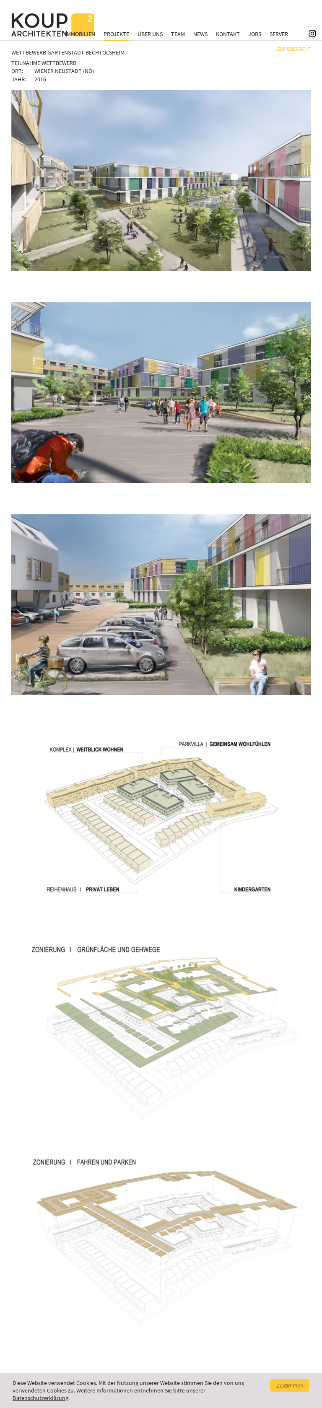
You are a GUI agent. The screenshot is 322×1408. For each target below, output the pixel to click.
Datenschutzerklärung (40, 1398)
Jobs (254, 34)
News (200, 34)
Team (178, 34)
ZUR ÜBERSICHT (294, 49)
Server (279, 34)
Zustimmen (289, 1385)
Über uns (150, 34)
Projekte (116, 34)
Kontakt (228, 34)
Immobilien (80, 34)
